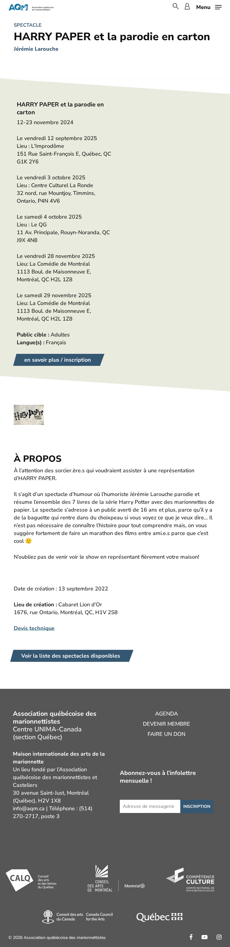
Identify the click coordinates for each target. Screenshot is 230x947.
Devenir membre (166, 723)
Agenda (166, 713)
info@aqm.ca (29, 808)
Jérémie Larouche (36, 48)
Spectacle (28, 25)
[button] (209, 6)
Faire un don (166, 734)
